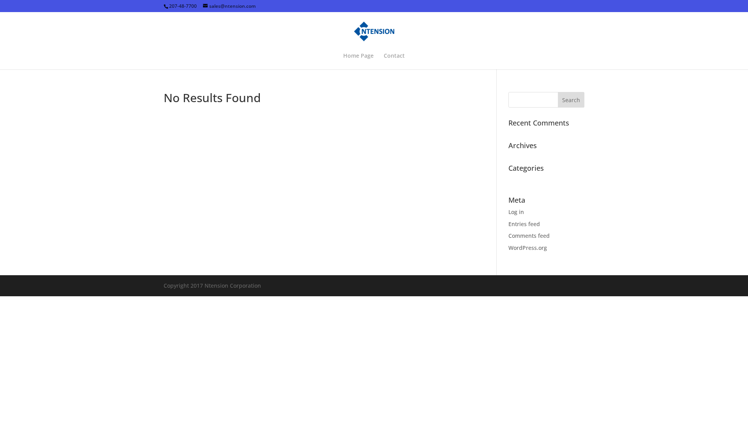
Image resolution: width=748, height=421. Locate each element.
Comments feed (529, 235)
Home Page (358, 56)
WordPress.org (527, 247)
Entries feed (524, 224)
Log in (516, 212)
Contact (394, 56)
